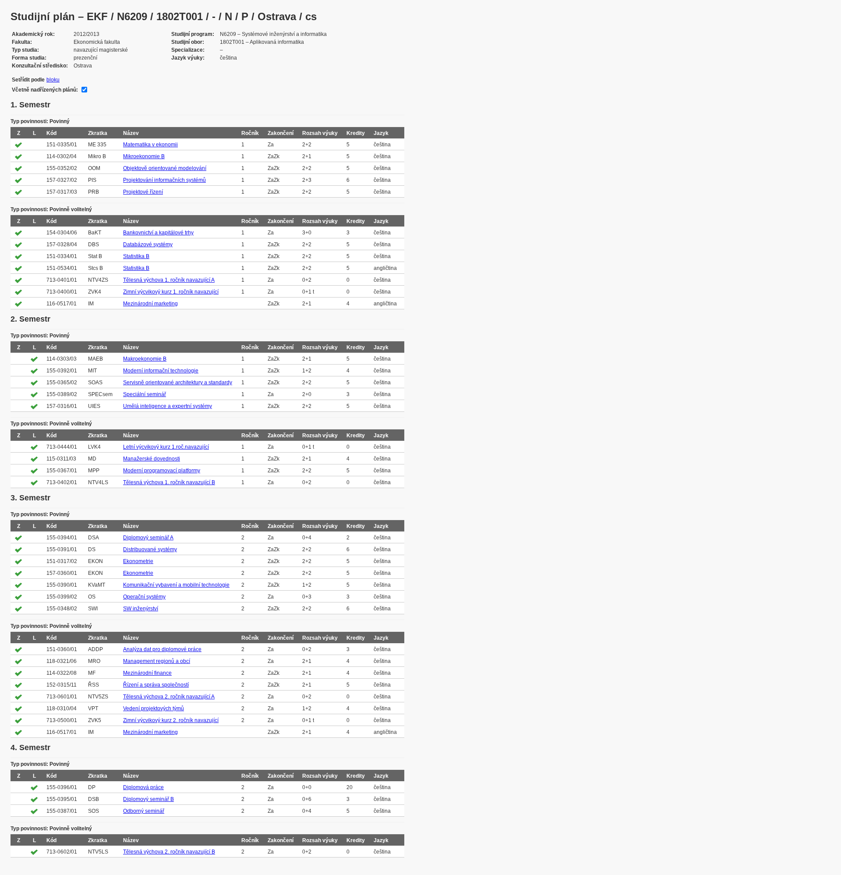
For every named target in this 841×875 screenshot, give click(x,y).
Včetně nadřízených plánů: (45, 90)
